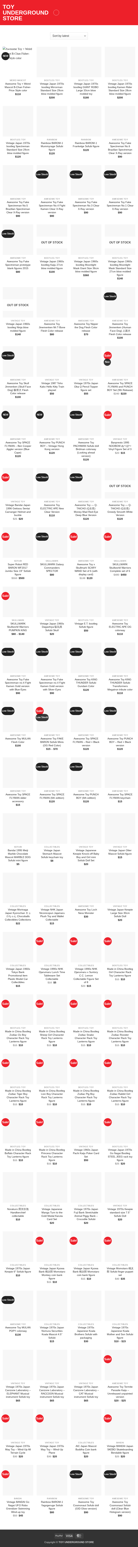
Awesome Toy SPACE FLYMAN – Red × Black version (86, 742)
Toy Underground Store (26, 12)
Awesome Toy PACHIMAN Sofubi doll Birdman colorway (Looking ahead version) (86, 449)
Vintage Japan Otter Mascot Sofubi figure (120, 852)
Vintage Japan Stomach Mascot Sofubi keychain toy (52, 853)
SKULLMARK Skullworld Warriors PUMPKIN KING (18, 627)
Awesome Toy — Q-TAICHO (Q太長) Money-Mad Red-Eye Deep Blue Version (86, 510)
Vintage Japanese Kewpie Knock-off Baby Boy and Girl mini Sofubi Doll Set (86, 855)
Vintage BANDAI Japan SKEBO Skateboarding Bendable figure (120, 1449)
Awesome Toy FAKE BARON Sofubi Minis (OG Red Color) (52, 742)
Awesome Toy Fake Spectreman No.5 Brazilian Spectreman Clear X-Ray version (18, 207)
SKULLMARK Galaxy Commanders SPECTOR (52, 567)
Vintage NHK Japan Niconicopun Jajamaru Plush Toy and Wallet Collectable (52, 914)
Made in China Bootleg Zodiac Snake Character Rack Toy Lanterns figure (86, 1036)
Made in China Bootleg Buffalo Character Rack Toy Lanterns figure (18, 1153)
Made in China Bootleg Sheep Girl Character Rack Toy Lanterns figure (52, 1036)
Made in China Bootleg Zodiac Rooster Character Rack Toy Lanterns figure (120, 1036)
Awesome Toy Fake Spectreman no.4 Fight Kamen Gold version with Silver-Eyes (52, 684)
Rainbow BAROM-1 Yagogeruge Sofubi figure (52, 1505)
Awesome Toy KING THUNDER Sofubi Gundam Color (86, 683)
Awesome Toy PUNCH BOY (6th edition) (86, 796)
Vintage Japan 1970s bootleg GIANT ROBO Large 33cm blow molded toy (85, 88)
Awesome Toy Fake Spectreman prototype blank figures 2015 (18, 264)
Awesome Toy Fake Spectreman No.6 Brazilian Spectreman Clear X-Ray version (120, 148)
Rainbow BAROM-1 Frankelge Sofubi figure (86, 145)
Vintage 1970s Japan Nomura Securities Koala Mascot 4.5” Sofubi (52, 1332)
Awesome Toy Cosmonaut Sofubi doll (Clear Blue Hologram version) (120, 1506)
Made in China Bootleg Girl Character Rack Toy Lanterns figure (120, 972)
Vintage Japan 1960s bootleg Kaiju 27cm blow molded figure (52, 264)
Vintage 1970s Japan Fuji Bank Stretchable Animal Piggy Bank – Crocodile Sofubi (86, 1214)
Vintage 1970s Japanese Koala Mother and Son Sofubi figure (120, 1332)
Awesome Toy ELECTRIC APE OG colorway (120, 627)
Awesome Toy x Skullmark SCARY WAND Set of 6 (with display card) (86, 569)
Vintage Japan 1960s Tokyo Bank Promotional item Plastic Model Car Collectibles (18, 975)
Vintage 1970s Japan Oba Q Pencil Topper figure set (86, 386)
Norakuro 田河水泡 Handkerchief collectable (18, 1212)
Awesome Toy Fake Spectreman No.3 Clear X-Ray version (86, 205)
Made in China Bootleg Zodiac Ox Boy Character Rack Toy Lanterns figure (18, 1036)
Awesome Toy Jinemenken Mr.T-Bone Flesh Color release (52, 327)
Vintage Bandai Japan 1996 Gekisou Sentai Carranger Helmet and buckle (18, 510)
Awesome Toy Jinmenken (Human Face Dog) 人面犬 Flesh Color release (120, 328)
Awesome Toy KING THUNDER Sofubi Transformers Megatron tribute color (120, 684)
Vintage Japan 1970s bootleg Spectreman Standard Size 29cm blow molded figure (18, 148)
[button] (56, 12)
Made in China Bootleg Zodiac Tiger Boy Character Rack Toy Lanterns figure (18, 1095)
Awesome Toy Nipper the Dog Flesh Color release (86, 327)
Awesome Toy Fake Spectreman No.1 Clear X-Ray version (120, 205)
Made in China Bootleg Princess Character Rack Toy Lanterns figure (52, 1154)
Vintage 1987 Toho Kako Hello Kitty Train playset (52, 386)
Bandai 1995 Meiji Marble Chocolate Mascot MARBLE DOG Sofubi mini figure (18, 855)
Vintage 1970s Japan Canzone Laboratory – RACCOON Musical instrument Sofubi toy (52, 1391)
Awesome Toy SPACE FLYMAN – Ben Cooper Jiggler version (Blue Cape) (18, 447)
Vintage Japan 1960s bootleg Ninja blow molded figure (18, 327)
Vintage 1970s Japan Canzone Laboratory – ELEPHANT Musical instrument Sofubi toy (18, 1391)
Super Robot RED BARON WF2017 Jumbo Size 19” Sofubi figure (18, 569)
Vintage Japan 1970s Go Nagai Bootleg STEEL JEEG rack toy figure (120, 1154)
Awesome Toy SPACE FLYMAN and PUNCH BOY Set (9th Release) (120, 386)
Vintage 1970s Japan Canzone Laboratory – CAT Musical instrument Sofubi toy (86, 1391)
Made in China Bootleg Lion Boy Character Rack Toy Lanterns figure (52, 1095)
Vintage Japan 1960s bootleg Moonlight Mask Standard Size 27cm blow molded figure (120, 268)
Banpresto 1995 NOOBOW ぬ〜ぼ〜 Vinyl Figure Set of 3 (120, 446)
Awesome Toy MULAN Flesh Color (18, 740)
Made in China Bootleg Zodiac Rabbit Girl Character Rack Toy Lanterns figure (120, 1095)
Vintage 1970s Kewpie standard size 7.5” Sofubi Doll (120, 1212)
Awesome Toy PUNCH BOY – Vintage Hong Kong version (52, 446)
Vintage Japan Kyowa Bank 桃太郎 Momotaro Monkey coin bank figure (52, 1273)
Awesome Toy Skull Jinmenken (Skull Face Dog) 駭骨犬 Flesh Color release (18, 388)
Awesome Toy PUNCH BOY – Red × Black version (120, 742)
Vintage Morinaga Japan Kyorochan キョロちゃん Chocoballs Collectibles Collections (18, 914)
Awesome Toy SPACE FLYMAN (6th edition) (52, 796)
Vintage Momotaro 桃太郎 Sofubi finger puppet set (120, 1271)
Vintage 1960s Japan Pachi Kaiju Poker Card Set (86, 1153)
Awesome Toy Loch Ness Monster (86, 911)
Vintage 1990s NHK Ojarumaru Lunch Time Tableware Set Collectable (52, 973)
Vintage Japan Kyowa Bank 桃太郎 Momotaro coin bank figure (86, 1271)
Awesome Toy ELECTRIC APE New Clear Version (52, 508)
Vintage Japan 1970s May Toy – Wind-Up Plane (52, 1449)
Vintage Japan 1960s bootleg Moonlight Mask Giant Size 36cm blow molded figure (86, 266)
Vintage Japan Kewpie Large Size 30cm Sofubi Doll (120, 913)
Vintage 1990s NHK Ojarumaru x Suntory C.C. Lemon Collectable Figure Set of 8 (86, 975)
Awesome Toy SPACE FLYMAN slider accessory (18, 798)
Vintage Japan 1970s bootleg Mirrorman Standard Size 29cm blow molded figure (52, 88)
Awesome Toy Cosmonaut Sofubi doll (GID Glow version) (86, 1505)
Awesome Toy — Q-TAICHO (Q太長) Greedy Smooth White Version (120, 510)
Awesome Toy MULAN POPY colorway (18, 1329)
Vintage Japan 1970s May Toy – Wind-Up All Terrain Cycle (18, 1449)
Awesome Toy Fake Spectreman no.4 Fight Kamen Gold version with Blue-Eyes (18, 684)
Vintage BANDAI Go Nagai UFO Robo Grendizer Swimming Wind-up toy (18, 1506)
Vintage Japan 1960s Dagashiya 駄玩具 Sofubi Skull (52, 627)
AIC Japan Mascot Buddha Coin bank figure (85, 1449)
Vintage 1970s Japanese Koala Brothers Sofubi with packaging (86, 1332)
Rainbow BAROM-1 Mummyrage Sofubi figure (52, 146)
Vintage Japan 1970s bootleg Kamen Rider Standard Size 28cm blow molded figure (120, 88)
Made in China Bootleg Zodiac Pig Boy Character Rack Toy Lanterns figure (86, 1095)
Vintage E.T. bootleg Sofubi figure (86, 625)
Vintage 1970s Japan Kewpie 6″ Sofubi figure (18, 1270)
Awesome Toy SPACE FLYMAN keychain (120, 796)
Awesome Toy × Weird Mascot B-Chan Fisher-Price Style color (18, 87)
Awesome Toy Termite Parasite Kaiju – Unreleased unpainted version (120, 1391)
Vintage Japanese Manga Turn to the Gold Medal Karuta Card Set (52, 1214)
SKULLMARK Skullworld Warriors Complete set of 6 (120, 567)
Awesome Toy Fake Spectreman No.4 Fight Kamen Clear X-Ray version (52, 207)
